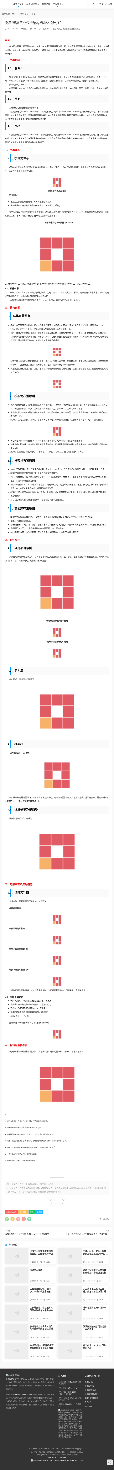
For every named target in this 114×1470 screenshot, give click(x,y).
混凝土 (18, 68)
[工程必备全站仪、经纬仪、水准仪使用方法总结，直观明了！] (17, 1294)
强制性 (27, 205)
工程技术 (57, 4)
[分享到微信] (7, 1219)
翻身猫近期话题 (90, 1390)
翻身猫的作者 (90, 1386)
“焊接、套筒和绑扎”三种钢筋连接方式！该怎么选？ (87, 1233)
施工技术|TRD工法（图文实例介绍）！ (95, 1346)
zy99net (66, 1404)
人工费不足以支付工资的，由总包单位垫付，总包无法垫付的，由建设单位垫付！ (94, 1290)
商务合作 (88, 1402)
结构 (25, 29)
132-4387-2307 (69, 1392)
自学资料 (46, 4)
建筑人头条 (18, 4)
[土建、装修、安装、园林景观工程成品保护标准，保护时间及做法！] (70, 1256)
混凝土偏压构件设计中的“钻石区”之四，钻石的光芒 (27, 1233)
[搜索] (94, 4)
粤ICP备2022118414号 (57, 1458)
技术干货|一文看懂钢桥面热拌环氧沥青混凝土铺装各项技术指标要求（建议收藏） (42, 1347)
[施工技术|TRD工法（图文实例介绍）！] (70, 1351)
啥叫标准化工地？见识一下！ (94, 1309)
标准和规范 (31, 4)
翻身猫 (55, 1191)
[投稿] (88, 4)
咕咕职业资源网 (5, 4)
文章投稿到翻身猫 (91, 1398)
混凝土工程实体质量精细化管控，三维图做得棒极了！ (41, 1252)
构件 (34, 50)
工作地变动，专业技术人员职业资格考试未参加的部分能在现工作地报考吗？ (41, 1309)
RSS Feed (88, 1406)
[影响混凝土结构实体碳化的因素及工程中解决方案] (17, 1332)
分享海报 (105, 1219)
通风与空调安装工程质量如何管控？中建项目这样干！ (94, 1271)
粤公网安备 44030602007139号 (70, 1461)
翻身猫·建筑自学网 (12, 1379)
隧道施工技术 (36, 1269)
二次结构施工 (56, 29)
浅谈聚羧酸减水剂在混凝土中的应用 (94, 1328)
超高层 (77, 29)
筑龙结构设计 (29, 1188)
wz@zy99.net (72, 1388)
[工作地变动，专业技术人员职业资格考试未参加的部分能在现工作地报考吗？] (17, 1313)
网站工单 (71, 1382)
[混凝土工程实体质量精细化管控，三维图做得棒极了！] (17, 1256)
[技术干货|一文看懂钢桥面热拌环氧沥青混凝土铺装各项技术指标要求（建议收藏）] (17, 1351)
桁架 (62, 300)
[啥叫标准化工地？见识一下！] (70, 1313)
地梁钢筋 (66, 29)
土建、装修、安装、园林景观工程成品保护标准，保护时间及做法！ (94, 1252)
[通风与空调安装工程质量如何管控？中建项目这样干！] (70, 1275)
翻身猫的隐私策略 (91, 1394)
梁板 (11, 85)
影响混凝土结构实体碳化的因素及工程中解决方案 (41, 1328)
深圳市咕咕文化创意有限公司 (23, 1395)
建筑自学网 (40, 1398)
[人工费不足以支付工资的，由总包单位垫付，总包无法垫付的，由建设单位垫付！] (70, 1294)
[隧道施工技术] (17, 1275)
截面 (72, 29)
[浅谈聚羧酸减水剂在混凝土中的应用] (70, 1332)
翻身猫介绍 (89, 1382)
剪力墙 (58, 420)
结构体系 (16, 50)
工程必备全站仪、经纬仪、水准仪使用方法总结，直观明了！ (40, 1290)
